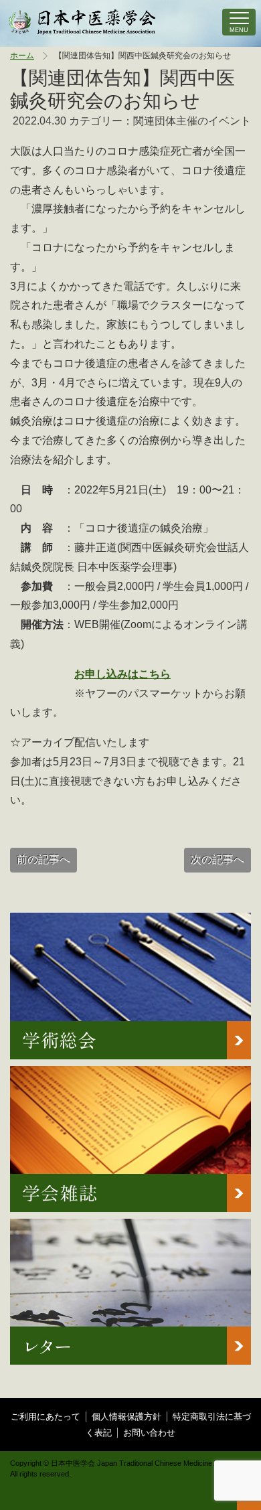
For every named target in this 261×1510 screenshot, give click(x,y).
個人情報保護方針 (126, 1417)
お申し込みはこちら (122, 674)
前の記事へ (43, 859)
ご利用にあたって (45, 1417)
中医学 (82, 22)
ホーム (22, 55)
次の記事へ (217, 859)
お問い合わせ (149, 1433)
